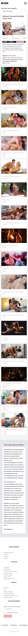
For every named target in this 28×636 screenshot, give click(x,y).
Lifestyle (6, 554)
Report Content (8, 591)
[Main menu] (25, 3)
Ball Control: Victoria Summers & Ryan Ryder (13, 361)
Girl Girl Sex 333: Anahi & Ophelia (10, 130)
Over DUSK (6, 567)
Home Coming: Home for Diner (10, 246)
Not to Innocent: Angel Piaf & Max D (11, 176)
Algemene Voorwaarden (11, 595)
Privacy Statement (9, 593)
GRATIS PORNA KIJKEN (9, 578)
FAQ (5, 590)
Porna (15, 61)
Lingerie (11, 61)
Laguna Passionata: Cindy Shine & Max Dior (12, 84)
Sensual (16, 59)
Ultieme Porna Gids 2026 (10, 571)
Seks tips (6, 558)
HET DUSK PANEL (8, 573)
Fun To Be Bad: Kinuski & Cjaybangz (11, 222)
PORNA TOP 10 (7, 576)
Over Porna (7, 569)
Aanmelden (8, 616)
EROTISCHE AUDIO (8, 575)
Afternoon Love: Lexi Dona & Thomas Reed (12, 292)
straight (12, 59)
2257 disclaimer (8, 597)
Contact (6, 588)
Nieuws (6, 556)
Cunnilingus (5, 61)
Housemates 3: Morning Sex (9, 107)
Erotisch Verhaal (9, 552)
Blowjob (20, 59)
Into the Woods (6, 199)
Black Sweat (5, 338)
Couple (7, 59)
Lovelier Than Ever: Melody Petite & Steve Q (13, 315)
